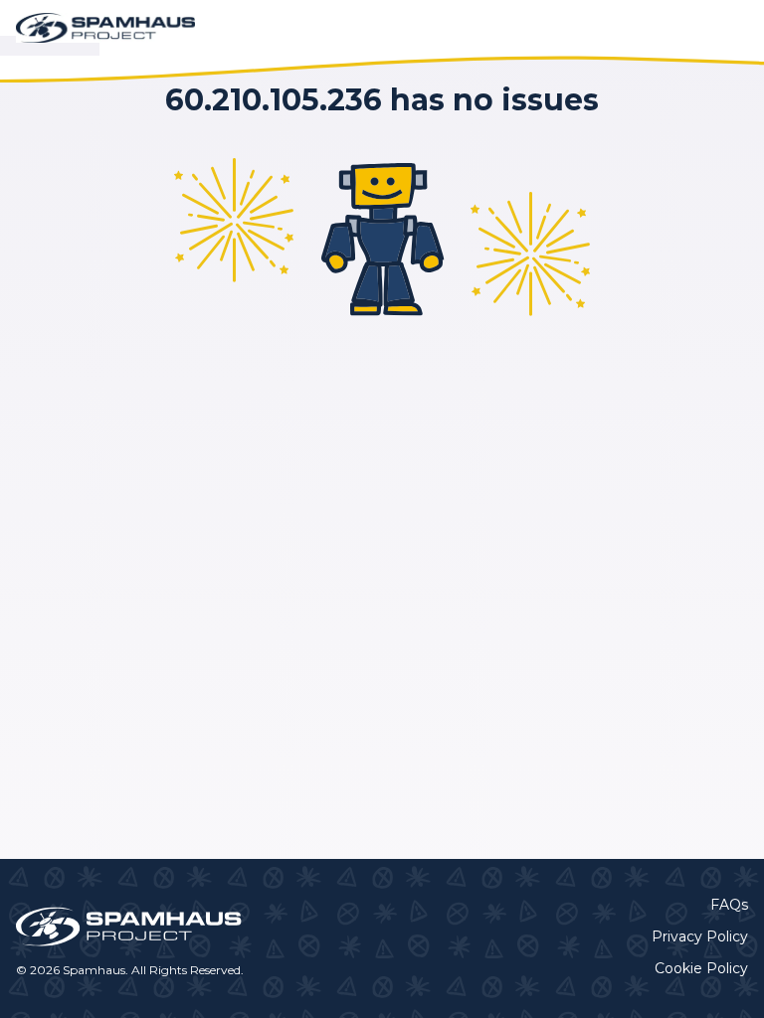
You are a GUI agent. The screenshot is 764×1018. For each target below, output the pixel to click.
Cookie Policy (701, 968)
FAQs (729, 905)
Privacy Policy (700, 936)
